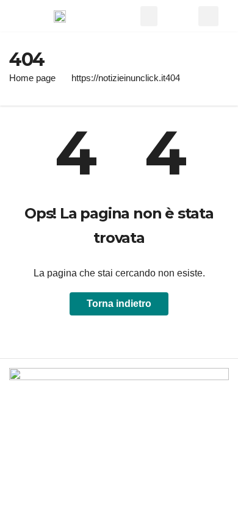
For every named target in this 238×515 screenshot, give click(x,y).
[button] (148, 16)
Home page (32, 78)
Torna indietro (119, 303)
